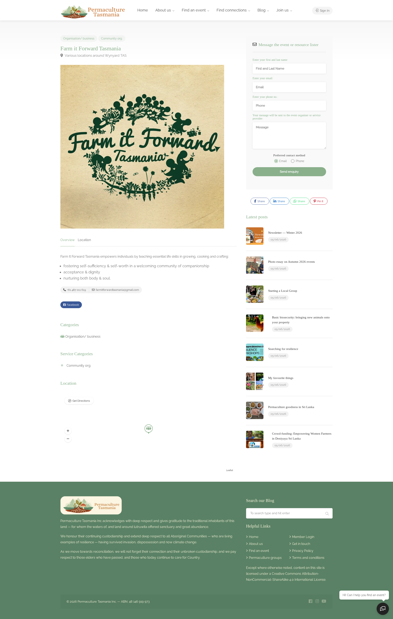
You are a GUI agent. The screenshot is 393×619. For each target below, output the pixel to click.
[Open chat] (383, 609)
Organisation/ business (78, 38)
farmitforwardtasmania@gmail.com (117, 289)
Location (84, 240)
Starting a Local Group (282, 290)
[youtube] (323, 601)
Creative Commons (286, 574)
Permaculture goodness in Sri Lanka (291, 407)
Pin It (320, 201)
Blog (261, 10)
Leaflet (229, 470)
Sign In (324, 10)
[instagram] (317, 601)
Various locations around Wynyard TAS (95, 55)
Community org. (112, 38)
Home (142, 10)
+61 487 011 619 (76, 289)
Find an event (194, 10)
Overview (67, 240)
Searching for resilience (283, 349)
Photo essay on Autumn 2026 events (291, 261)
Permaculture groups (265, 558)
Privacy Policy (302, 551)
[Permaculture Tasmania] (93, 11)
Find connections (232, 10)
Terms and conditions (308, 558)
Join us (282, 10)
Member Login (303, 537)
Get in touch (301, 544)
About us (163, 10)
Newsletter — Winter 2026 (285, 232)
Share (261, 201)
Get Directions (81, 400)
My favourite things (280, 378)
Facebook (72, 304)
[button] (67, 430)
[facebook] (310, 601)
